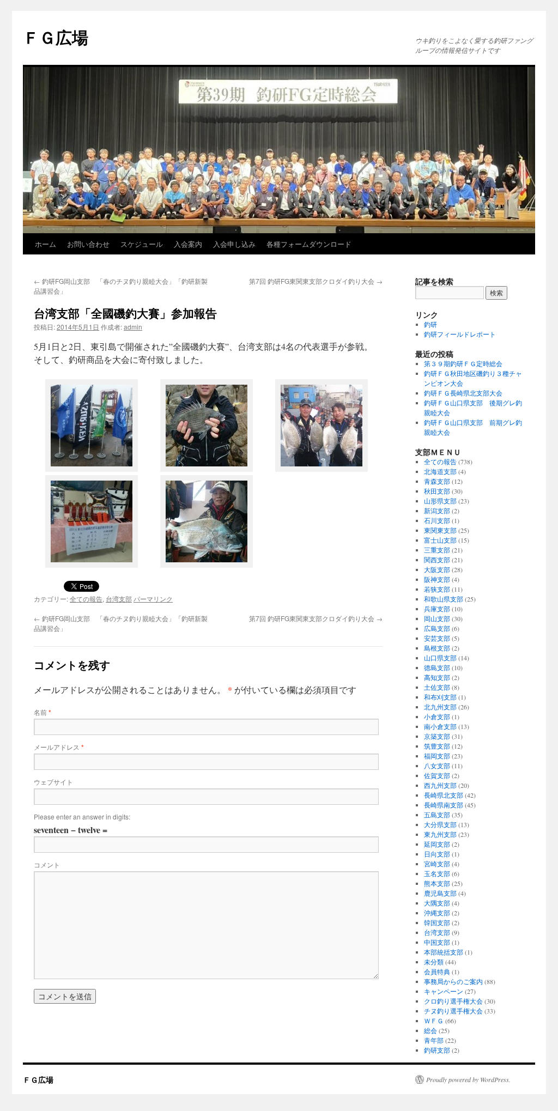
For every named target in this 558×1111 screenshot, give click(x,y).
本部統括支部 (443, 952)
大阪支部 (437, 569)
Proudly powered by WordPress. (468, 1079)
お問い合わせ (88, 244)
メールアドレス (59, 746)
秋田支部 (437, 491)
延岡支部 (437, 844)
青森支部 (437, 481)
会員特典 (437, 971)
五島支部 (437, 814)
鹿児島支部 (440, 893)
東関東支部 (440, 530)
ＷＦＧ (434, 1020)
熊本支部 (437, 883)
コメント (47, 864)
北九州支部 (440, 706)
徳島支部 (437, 667)
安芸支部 (437, 638)
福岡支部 (437, 755)
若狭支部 (437, 589)
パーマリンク (153, 598)
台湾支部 (119, 598)
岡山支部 (437, 618)
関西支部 (437, 559)
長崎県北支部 (443, 795)
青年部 (434, 1040)
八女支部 (437, 765)
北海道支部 (440, 471)
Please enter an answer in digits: (82, 816)
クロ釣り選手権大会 (453, 1001)
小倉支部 (437, 716)
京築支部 (437, 736)
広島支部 (437, 628)
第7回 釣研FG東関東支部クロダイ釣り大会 (316, 281)
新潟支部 (437, 510)
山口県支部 (440, 657)
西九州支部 (440, 785)
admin (133, 326)
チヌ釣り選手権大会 (453, 1010)
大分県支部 (440, 824)
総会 (430, 1030)
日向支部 (437, 853)
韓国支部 (437, 922)
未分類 (434, 961)
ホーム (45, 244)
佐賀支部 (437, 775)
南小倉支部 (440, 726)
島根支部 (437, 647)
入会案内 (188, 244)
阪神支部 (437, 579)
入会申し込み (234, 244)
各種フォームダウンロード (308, 244)
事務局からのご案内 (453, 981)
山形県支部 (440, 500)
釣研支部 (437, 1050)
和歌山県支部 (443, 598)
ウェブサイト (53, 781)
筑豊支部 (437, 746)
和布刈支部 (440, 697)
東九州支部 (440, 834)
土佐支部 (437, 687)
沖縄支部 (437, 912)
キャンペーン (443, 991)
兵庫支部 (437, 608)
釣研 (430, 324)
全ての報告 (86, 598)
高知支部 (437, 677)
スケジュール (141, 244)
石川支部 (437, 520)
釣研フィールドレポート (460, 334)
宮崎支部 (437, 863)
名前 (42, 712)
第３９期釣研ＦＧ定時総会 (463, 363)
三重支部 (437, 549)
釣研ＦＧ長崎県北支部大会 (463, 392)
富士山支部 (440, 540)
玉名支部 (437, 873)
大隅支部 (437, 902)
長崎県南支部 (443, 804)
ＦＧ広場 (55, 36)
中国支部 (437, 942)
